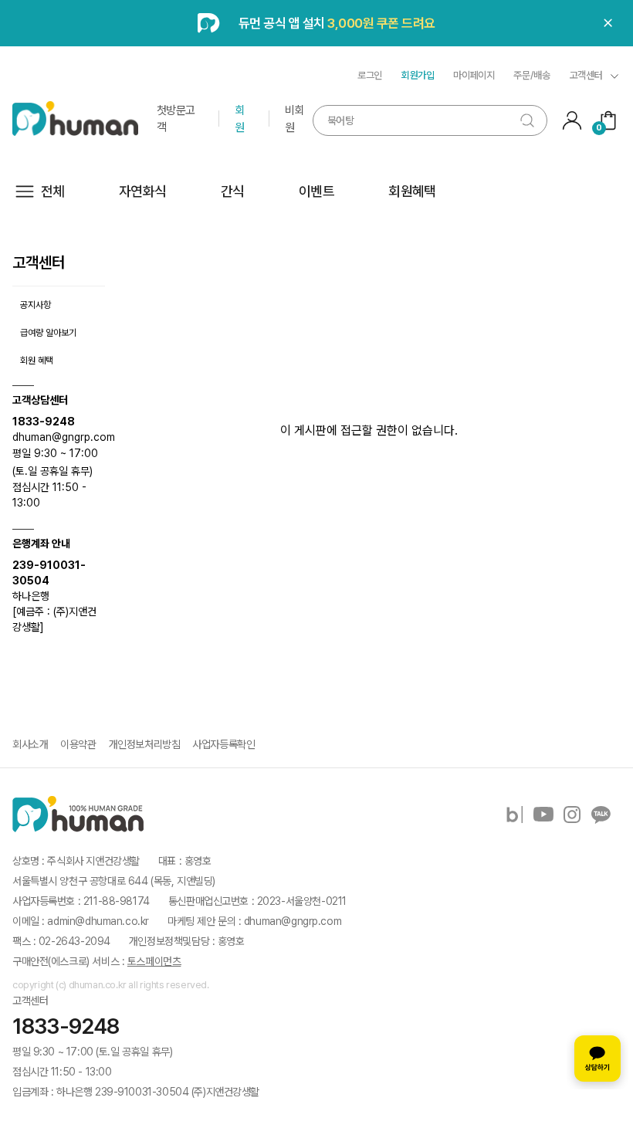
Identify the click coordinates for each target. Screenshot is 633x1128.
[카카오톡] (600, 814)
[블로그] (515, 814)
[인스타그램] (572, 814)
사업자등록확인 (223, 744)
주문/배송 (531, 75)
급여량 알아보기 (48, 332)
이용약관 (78, 744)
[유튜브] (543, 814)
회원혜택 (412, 191)
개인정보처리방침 (145, 744)
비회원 (294, 118)
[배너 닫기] (608, 23)
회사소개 (30, 744)
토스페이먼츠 (154, 961)
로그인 (369, 75)
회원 (240, 118)
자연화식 (143, 191)
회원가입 (417, 75)
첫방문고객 (176, 118)
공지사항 (35, 305)
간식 (233, 191)
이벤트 (316, 191)
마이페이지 (473, 75)
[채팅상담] (597, 1058)
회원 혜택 (36, 360)
